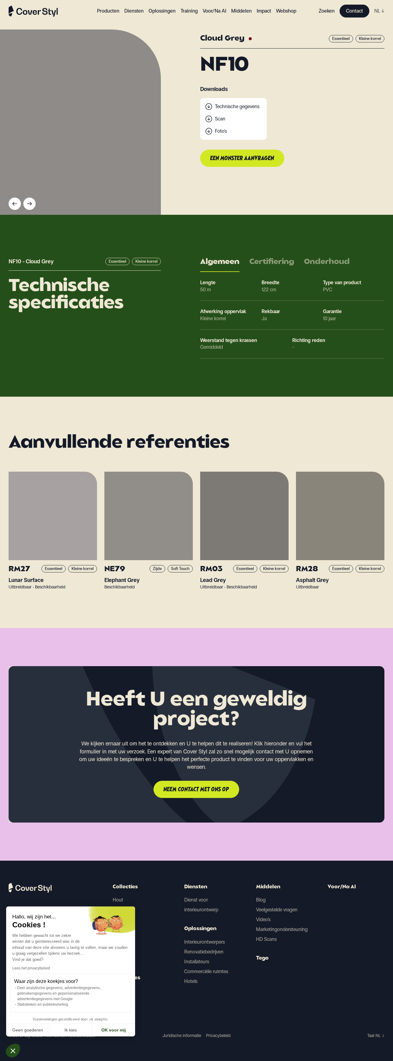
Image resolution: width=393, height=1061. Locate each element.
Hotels (190, 981)
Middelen (268, 887)
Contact (354, 11)
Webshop (286, 11)
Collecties (125, 887)
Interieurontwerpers (204, 942)
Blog (261, 900)
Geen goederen (27, 1030)
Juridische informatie (181, 1035)
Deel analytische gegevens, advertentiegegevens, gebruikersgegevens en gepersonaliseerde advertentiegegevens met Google (59, 993)
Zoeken (327, 11)
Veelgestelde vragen (277, 910)
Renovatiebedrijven (204, 952)
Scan (220, 119)
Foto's (221, 131)
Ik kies (70, 1030)
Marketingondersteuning (282, 929)
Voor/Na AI (214, 11)
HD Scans (266, 939)
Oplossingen (200, 928)
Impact (264, 11)
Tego (262, 958)
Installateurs (196, 962)
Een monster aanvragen (242, 158)
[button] (13, 1050)
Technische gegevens (237, 106)
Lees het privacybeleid (31, 968)
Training (189, 11)
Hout (118, 900)
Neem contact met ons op (196, 790)
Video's (263, 919)
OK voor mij (113, 1030)
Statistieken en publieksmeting (42, 1004)
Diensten (134, 11)
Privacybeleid (218, 1035)
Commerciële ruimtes (206, 971)
